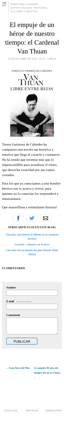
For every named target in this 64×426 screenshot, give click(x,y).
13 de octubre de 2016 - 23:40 (26, 58)
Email (45, 218)
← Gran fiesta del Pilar (18, 368)
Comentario (13, 315)
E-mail (19, 301)
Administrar (53, 410)
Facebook (18, 218)
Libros (51, 58)
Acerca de (10, 410)
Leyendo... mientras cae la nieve (32, 244)
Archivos (32, 410)
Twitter (31, 218)
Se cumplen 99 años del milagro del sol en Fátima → (47, 373)
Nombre (11, 287)
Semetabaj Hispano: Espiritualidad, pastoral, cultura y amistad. (29, 8)
